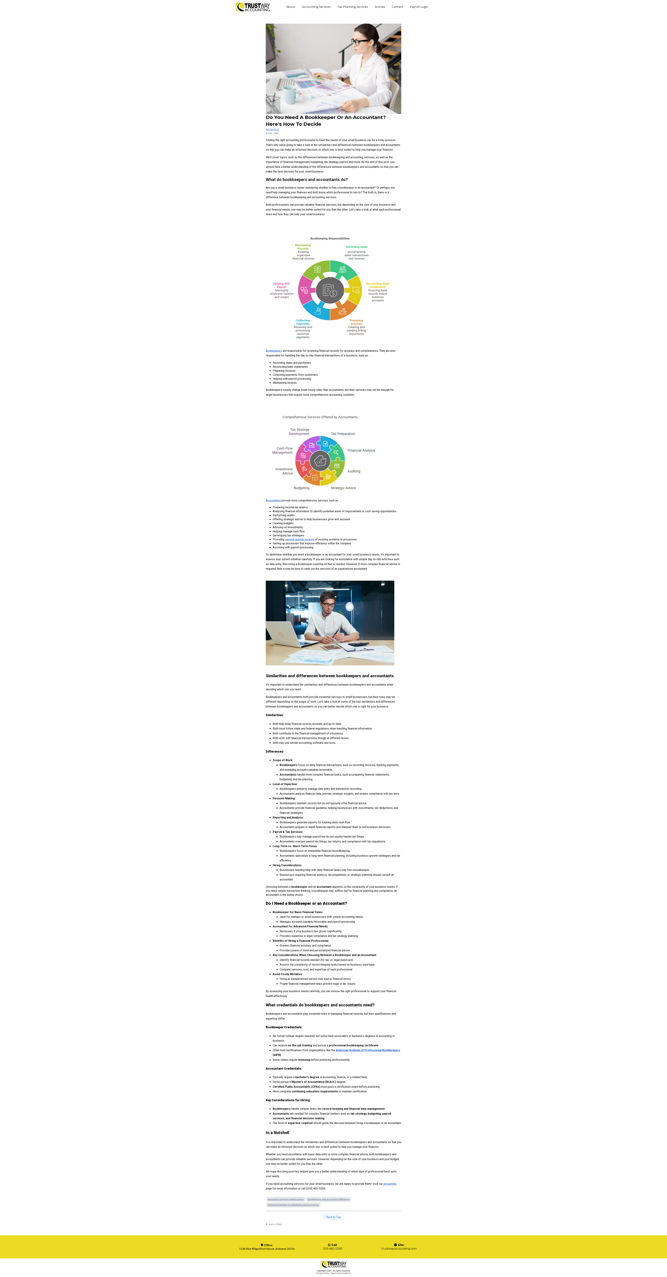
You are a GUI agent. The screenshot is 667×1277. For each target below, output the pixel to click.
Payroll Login (419, 7)
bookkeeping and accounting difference (328, 1199)
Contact (397, 7)
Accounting (272, 129)
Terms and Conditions (341, 1273)
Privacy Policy (322, 1273)
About (290, 7)
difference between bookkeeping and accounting (293, 1204)
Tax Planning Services (352, 7)
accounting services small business (286, 1199)
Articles (380, 7)
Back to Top (333, 1216)
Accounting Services (316, 7)
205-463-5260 (332, 1248)
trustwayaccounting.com (399, 1248)
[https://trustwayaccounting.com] (252, 7)
